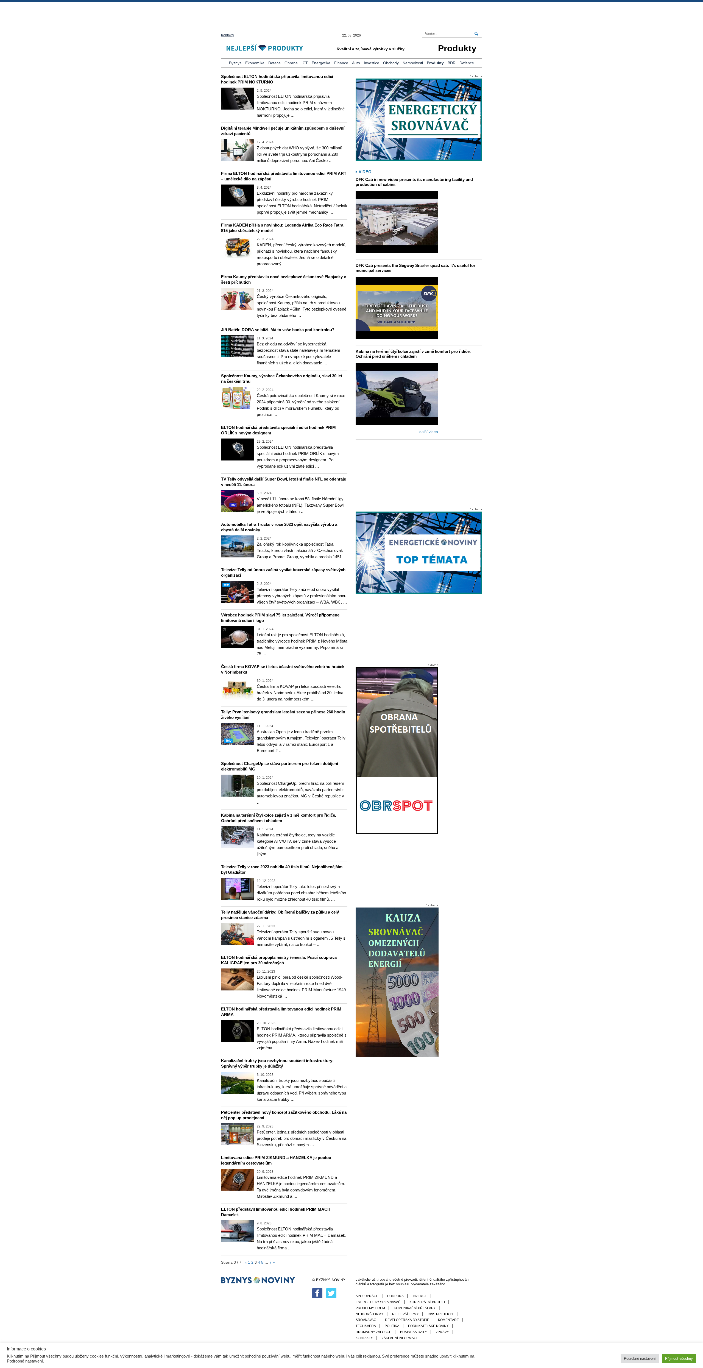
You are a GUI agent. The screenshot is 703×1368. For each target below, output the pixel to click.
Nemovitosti (413, 63)
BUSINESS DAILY (413, 1332)
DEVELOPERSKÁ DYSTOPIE (407, 1320)
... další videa (426, 431)
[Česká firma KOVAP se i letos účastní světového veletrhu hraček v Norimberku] (237, 689)
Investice (371, 63)
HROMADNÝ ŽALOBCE (373, 1332)
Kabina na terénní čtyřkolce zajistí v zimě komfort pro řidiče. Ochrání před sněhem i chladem (413, 354)
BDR (452, 63)
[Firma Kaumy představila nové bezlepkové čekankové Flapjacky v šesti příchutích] (237, 299)
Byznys (235, 63)
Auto (356, 63)
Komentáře (448, 1320)
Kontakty (227, 35)
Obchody (391, 63)
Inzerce (419, 1296)
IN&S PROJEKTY (440, 1314)
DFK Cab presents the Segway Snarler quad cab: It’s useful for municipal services (415, 268)
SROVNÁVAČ (366, 1320)
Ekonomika (254, 63)
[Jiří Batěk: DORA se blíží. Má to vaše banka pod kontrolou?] (237, 346)
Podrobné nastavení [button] (640, 1358)
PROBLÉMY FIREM (370, 1308)
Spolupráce (367, 1296)
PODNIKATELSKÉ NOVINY (428, 1326)
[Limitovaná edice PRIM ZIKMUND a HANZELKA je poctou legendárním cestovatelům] (237, 1180)
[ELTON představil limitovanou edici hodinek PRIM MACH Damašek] (237, 1231)
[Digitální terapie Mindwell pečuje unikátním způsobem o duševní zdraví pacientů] (237, 150)
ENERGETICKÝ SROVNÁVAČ (378, 1302)
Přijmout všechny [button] (679, 1358)
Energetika (321, 63)
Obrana (291, 63)
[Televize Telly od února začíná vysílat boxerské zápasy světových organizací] (237, 592)
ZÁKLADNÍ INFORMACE (400, 1338)
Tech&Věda (366, 1326)
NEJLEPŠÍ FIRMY (405, 1314)
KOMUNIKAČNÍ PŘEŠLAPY (415, 1308)
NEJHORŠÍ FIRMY (369, 1314)
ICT (305, 63)
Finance (341, 63)
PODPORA (395, 1296)
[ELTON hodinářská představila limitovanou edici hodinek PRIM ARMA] (237, 1031)
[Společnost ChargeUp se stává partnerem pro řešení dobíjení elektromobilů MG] (237, 786)
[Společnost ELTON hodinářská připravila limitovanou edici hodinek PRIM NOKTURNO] (237, 99)
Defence (466, 63)
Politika (392, 1326)
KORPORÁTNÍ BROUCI (427, 1302)
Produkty (435, 63)
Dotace (274, 63)
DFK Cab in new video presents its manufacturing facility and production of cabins (414, 182)
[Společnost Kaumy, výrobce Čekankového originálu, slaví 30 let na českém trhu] (237, 398)
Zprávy (442, 1332)
